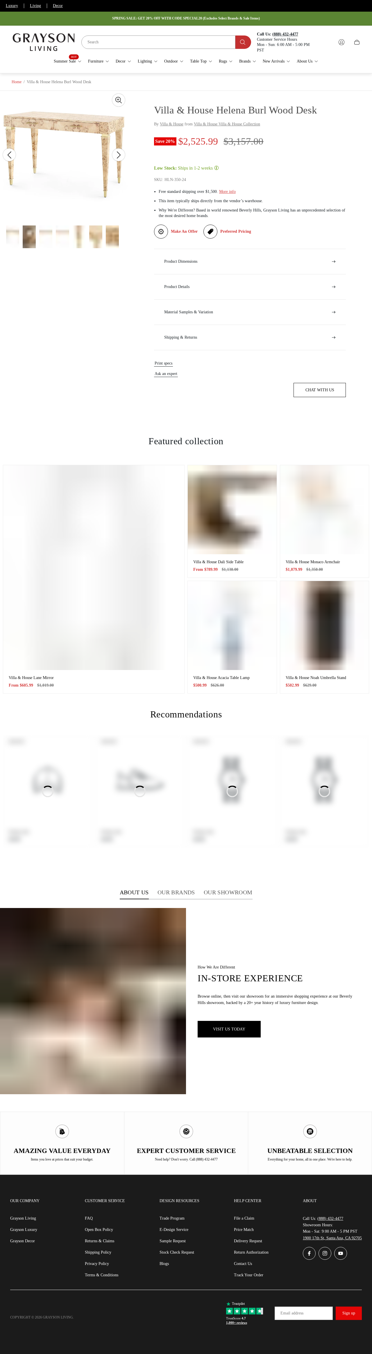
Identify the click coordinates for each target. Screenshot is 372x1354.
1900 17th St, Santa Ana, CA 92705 (332, 1238)
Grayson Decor (22, 1241)
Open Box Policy (99, 1229)
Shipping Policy (98, 1252)
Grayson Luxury (23, 1229)
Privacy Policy (97, 1263)
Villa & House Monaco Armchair (313, 562)
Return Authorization (251, 1252)
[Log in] (341, 42)
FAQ (89, 1218)
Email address (291, 1313)
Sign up (348, 1313)
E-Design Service (174, 1229)
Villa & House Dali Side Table (218, 562)
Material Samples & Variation (188, 312)
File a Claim (244, 1218)
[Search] (243, 42)
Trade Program (172, 1218)
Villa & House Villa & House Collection (227, 124)
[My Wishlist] (328, 42)
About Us (134, 892)
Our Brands (176, 892)
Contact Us (243, 1263)
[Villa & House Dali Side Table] (232, 509)
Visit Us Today (229, 1029)
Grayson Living (23, 1218)
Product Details (176, 287)
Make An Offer (184, 231)
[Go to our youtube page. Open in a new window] (340, 1253)
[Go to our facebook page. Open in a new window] (309, 1253)
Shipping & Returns (180, 337)
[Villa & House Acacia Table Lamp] (232, 625)
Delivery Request (248, 1241)
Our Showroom (228, 892)
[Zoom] (118, 100)
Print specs (163, 363)
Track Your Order (248, 1275)
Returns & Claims (99, 1241)
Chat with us (319, 390)
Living (35, 5)
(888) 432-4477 (330, 1218)
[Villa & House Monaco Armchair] (324, 509)
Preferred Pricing (235, 231)
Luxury (12, 5)
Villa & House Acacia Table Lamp (221, 678)
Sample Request (173, 1241)
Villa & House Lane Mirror (31, 678)
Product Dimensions (180, 261)
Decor (58, 5)
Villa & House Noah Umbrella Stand (316, 678)
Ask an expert (166, 374)
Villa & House (171, 124)
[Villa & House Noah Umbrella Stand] (324, 625)
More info (227, 191)
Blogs (164, 1263)
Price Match (244, 1229)
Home (17, 82)
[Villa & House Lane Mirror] (93, 567)
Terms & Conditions (101, 1275)
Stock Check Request (177, 1252)
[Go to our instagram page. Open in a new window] (325, 1253)
